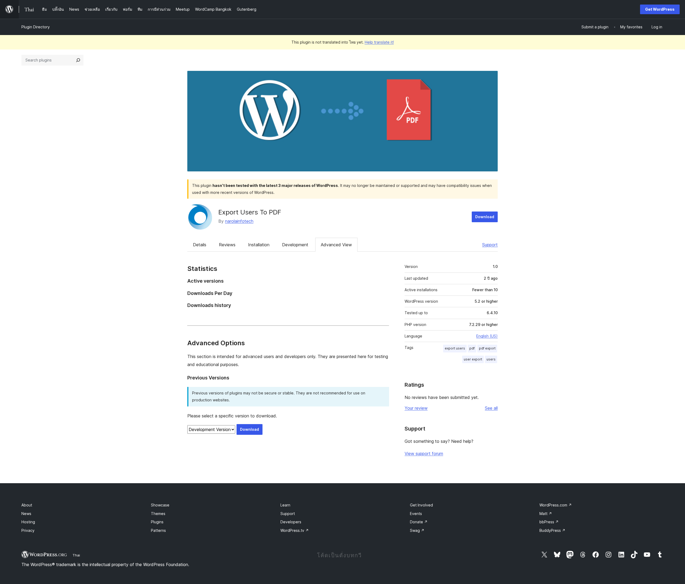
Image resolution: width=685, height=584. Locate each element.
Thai (76, 555)
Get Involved (421, 505)
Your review (416, 408)
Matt (545, 513)
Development (295, 244)
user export (473, 359)
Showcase (160, 505)
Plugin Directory (35, 27)
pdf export (487, 348)
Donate (419, 522)
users (491, 359)
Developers (290, 522)
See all (491, 408)
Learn (285, 505)
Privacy (28, 530)
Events (416, 513)
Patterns (158, 530)
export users (455, 348)
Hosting (28, 522)
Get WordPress (660, 9)
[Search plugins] (78, 60)
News (26, 513)
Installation (258, 244)
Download (484, 216)
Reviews (227, 244)
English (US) (487, 336)
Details (199, 244)
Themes (158, 513)
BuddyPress (552, 530)
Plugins (157, 522)
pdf (472, 348)
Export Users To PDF (249, 212)
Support (490, 244)
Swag (417, 530)
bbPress (549, 522)
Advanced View (336, 244)
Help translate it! (379, 42)
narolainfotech (239, 221)
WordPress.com (555, 505)
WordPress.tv (294, 530)
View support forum (424, 453)
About (26, 505)
